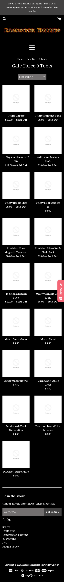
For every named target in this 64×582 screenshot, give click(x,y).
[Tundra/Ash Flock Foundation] (16, 409)
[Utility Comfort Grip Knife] (48, 276)
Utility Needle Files (16, 202)
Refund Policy (10, 546)
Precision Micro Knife (16, 471)
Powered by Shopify (50, 565)
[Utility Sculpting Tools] (48, 98)
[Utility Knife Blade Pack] (48, 140)
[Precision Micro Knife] (16, 454)
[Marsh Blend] (48, 322)
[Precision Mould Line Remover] (48, 409)
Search (6, 527)
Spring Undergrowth (16, 380)
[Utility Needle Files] (16, 185)
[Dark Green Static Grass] (48, 363)
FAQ (4, 542)
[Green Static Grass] (16, 322)
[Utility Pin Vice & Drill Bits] (16, 140)
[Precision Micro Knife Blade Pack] (48, 231)
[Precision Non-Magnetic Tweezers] (16, 231)
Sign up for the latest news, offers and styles (28, 503)
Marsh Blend (48, 339)
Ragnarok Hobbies (31, 565)
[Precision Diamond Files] (16, 276)
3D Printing (9, 538)
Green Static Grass (16, 339)
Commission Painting (15, 534)
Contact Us (8, 530)
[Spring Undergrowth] (16, 363)
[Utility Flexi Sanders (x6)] (48, 185)
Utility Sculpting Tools (48, 115)
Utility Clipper (16, 115)
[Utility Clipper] (16, 98)
